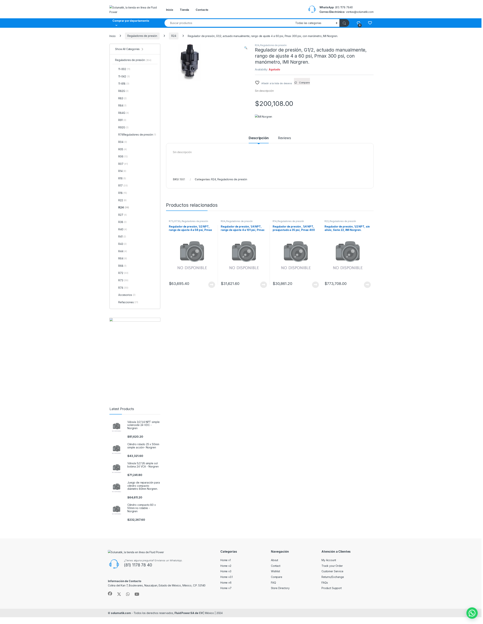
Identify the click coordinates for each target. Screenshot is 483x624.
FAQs (324, 582)
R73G (177, 221)
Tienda (184, 9)
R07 (123, 163)
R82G (123, 91)
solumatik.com (121, 613)
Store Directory (280, 588)
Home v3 (225, 571)
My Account (328, 560)
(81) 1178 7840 (344, 7)
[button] (245, 48)
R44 (122, 251)
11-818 (123, 83)
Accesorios (126, 294)
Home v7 (226, 588)
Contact (275, 565)
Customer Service (332, 571)
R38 (122, 222)
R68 (122, 265)
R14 (275, 221)
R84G (123, 112)
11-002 (124, 69)
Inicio (169, 9)
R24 (173, 35)
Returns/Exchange (332, 576)
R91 (122, 120)
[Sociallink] (110, 594)
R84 (122, 105)
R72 (123, 273)
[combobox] (229, 23)
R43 (122, 243)
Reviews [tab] (284, 138)
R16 (122, 178)
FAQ (273, 582)
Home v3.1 (226, 576)
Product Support (331, 588)
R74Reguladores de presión (137, 134)
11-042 (124, 76)
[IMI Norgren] (263, 116)
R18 (122, 192)
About (274, 560)
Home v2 (225, 565)
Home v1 (225, 560)
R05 (122, 149)
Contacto (202, 9)
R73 (171, 221)
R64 (122, 258)
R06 (123, 156)
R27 (122, 214)
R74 (123, 287)
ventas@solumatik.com (360, 11)
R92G (123, 127)
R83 (122, 98)
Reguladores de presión (142, 35)
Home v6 (226, 582)
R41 (122, 236)
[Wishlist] (370, 23)
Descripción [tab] (258, 138)
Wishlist (275, 571)
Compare (276, 576)
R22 (327, 221)
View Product (210, 285)
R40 (122, 229)
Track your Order (332, 565)
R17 (123, 185)
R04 (223, 221)
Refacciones (128, 302)
